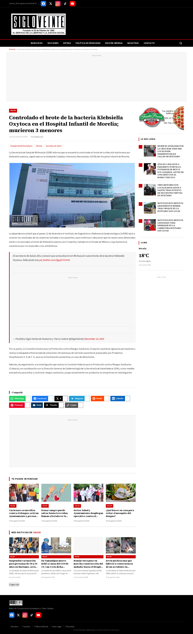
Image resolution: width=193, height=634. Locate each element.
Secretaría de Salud (53, 146)
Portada (12, 49)
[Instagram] (58, 3)
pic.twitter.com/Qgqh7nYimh (54, 260)
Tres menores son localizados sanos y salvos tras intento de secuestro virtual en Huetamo (170, 190)
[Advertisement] (96, 78)
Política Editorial (41, 626)
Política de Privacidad (88, 43)
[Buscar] (181, 43)
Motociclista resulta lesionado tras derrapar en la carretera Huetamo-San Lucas (170, 225)
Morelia (39, 146)
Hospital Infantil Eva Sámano (21, 146)
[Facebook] (43, 3)
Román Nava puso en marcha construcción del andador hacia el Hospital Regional (88, 565)
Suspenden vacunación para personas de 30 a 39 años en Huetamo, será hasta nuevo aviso (23, 565)
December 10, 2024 (94, 339)
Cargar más (14, 584)
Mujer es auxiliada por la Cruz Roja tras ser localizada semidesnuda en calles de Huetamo (170, 151)
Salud (13, 110)
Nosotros (133, 43)
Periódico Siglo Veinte (87, 630)
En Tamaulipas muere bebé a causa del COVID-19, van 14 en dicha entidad (55, 565)
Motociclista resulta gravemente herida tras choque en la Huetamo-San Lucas (170, 207)
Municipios (37, 43)
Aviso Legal (56, 626)
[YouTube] (72, 3)
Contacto (149, 43)
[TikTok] (65, 3)
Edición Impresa (114, 43)
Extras (67, 43)
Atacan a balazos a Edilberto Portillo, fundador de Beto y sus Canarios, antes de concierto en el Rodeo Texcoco (170, 171)
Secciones (53, 43)
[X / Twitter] (50, 3)
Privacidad (69, 626)
